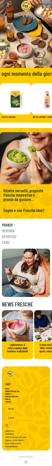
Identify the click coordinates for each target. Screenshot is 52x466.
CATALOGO (11, 409)
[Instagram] (26, 462)
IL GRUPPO (11, 418)
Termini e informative (26, 457)
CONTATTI (8, 402)
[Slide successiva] (47, 103)
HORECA (7, 399)
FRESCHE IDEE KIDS (11, 396)
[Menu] (3, 6)
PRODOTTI (8, 394)
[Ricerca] (8, 6)
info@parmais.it (15, 443)
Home (7, 388)
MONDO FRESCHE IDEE (12, 391)
